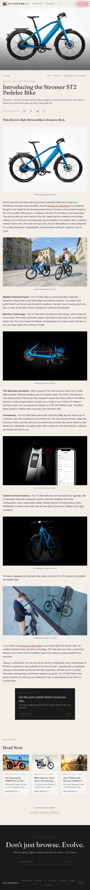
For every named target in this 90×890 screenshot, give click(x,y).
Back (7, 76)
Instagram (26, 880)
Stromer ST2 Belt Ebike (58, 206)
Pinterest (63, 880)
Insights (25, 4)
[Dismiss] (72, 691)
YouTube (38, 880)
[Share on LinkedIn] (37, 111)
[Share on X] (24, 111)
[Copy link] (44, 111)
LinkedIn (52, 880)
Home (49, 75)
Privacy (48, 885)
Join (69, 713)
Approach (38, 4)
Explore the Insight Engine (43, 812)
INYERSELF (11, 883)
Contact (50, 4)
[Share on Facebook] (31, 111)
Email (73, 880)
